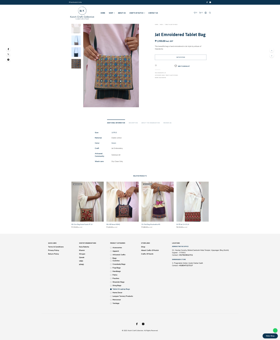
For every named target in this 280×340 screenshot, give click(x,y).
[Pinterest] (8, 59)
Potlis (115, 275)
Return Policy (53, 254)
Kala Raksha (162, 77)
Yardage (116, 303)
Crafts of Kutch (136, 13)
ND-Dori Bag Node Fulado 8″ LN (81, 224)
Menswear (117, 300)
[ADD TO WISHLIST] (89, 220)
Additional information (116, 123)
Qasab (81, 257)
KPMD (81, 264)
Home (103, 13)
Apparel (116, 251)
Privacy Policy (53, 250)
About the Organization (150, 123)
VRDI (81, 261)
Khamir (82, 250)
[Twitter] (8, 54)
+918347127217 (186, 265)
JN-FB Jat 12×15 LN (182, 224)
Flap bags (117, 268)
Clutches (116, 261)
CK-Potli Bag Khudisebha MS (150, 224)
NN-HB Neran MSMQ (113, 224)
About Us (122, 13)
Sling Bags (117, 285)
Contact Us (153, 13)
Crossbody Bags (119, 264)
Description (133, 123)
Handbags (117, 271)
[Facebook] (8, 49)
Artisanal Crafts (119, 255)
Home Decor (117, 293)
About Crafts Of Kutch (150, 250)
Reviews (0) (167, 123)
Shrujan (82, 254)
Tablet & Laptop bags (171, 24)
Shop (111, 13)
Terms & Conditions (56, 247)
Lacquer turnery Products (123, 296)
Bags (161, 24)
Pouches (116, 278)
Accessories (117, 248)
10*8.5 (114, 132)
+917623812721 (186, 255)
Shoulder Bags (118, 282)
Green (113, 143)
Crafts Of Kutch (147, 254)
